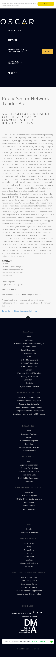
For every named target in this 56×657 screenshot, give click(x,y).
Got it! (46, 4)
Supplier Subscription (29, 465)
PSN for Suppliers (29, 496)
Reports (29, 437)
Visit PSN (29, 492)
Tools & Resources (13, 62)
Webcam (29, 566)
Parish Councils (29, 353)
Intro (29, 337)
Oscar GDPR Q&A (29, 577)
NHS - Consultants (29, 366)
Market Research (29, 450)
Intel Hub (29, 444)
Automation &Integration (16, 50)
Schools (29, 370)
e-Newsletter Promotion (29, 471)
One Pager (29, 543)
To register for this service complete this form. (20, 311)
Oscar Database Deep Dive (29, 401)
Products (13, 30)
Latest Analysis (29, 509)
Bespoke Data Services (29, 447)
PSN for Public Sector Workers (29, 499)
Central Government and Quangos (29, 343)
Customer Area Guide (29, 532)
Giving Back (29, 556)
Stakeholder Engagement (29, 478)
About (11, 73)
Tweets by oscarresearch (21, 613)
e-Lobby (29, 481)
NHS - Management (29, 360)
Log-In (29, 529)
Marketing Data (29, 475)
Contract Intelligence (29, 441)
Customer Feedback (29, 563)
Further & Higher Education (29, 373)
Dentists (29, 383)
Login (47, 51)
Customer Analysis (29, 434)
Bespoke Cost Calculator (29, 404)
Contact (29, 560)
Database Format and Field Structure (29, 414)
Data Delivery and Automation (29, 407)
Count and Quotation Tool (29, 397)
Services (12, 40)
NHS (29, 357)
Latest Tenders (29, 502)
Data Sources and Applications (29, 590)
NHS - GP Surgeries (29, 363)
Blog (29, 547)
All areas (29, 340)
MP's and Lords (29, 347)
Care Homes (29, 380)
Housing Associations (29, 376)
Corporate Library (29, 587)
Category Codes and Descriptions (29, 410)
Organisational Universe (29, 386)
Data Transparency (29, 581)
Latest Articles (29, 505)
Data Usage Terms (29, 584)
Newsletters (29, 550)
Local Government (29, 350)
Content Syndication (29, 468)
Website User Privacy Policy (29, 594)
